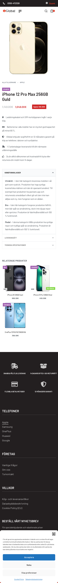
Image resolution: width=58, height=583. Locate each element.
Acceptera (29, 557)
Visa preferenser (29, 572)
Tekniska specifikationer (15, 245)
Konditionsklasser (13, 173)
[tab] (29, 172)
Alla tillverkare (9, 82)
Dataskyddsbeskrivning (33, 579)
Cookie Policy (19, 579)
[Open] (20, 11)
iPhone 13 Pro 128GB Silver (42, 295)
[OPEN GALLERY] (29, 48)
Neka (29, 565)
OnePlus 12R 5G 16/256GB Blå (15, 332)
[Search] (46, 11)
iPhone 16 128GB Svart (15, 295)
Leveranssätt (11, 238)
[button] (53, 533)
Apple (22, 82)
